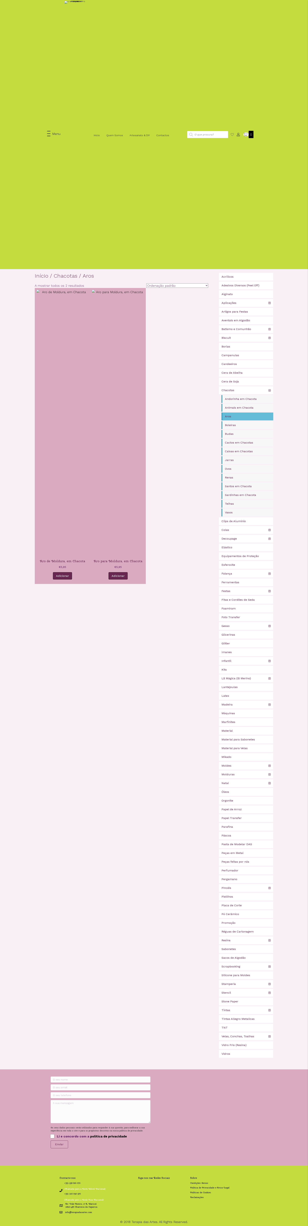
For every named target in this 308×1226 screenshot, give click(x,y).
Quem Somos (114, 135)
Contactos (162, 135)
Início (97, 135)
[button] (54, 134)
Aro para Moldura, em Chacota (118, 561)
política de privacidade (108, 1136)
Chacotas (65, 276)
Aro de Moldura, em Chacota (62, 561)
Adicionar (62, 576)
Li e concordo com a (92, 1136)
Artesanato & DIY (140, 135)
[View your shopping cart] (246, 134)
